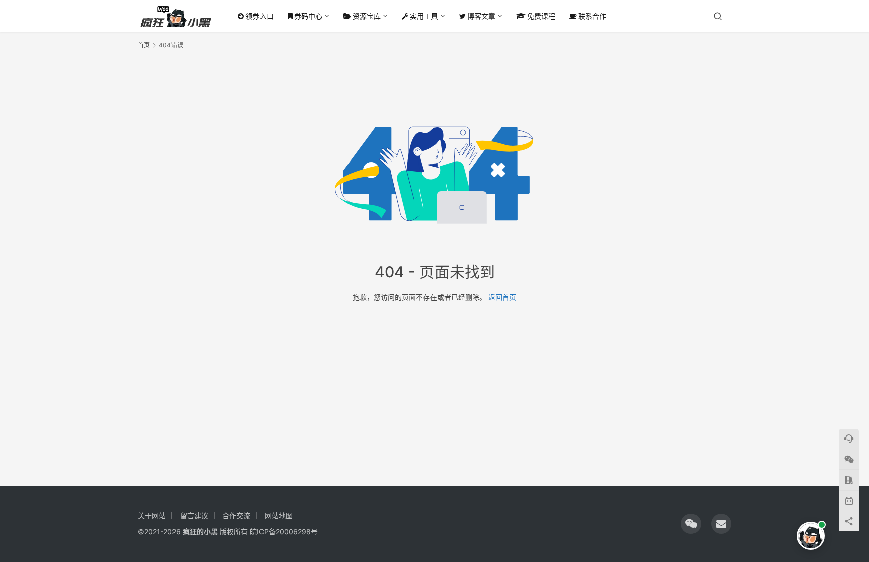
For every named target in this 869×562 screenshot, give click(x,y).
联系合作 (592, 16)
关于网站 (152, 515)
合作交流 (236, 515)
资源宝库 (367, 16)
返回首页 (502, 297)
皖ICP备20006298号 (284, 531)
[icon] (691, 524)
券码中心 (308, 16)
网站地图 (279, 515)
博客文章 (481, 16)
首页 (144, 45)
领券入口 (259, 16)
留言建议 (194, 515)
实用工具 (424, 16)
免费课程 (541, 16)
